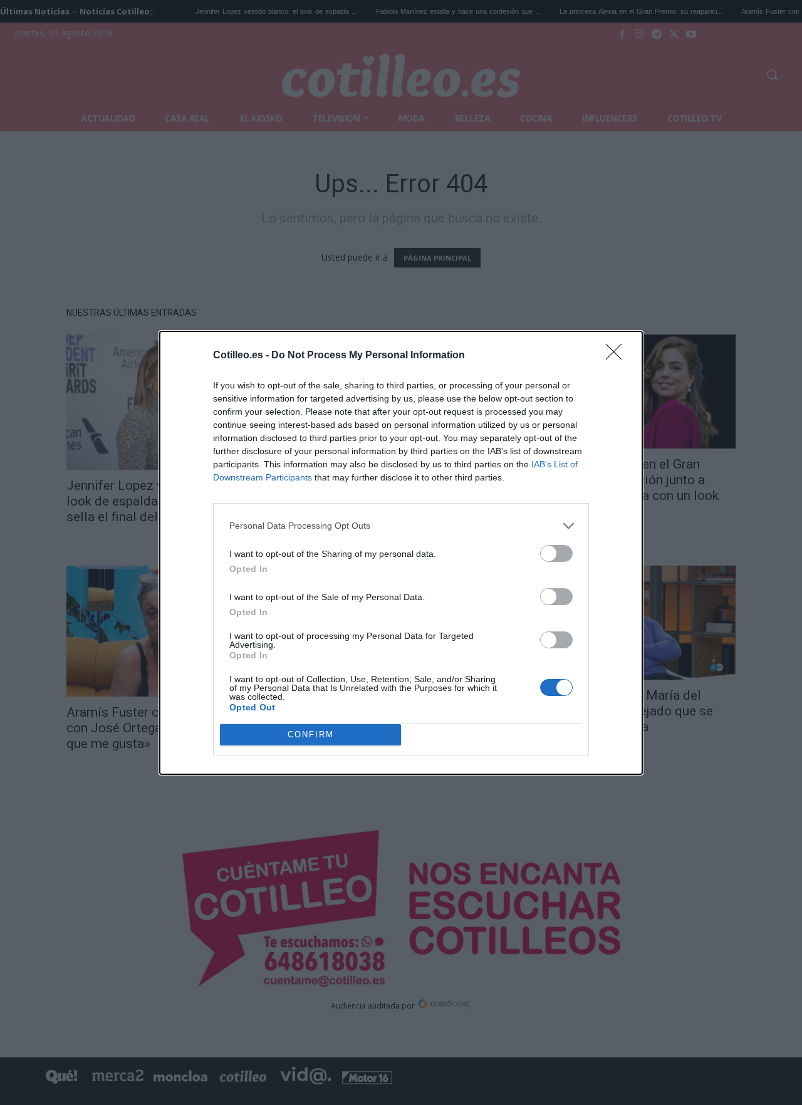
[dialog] (401, 552)
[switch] (556, 553)
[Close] (618, 356)
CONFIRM (311, 734)
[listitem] (401, 525)
